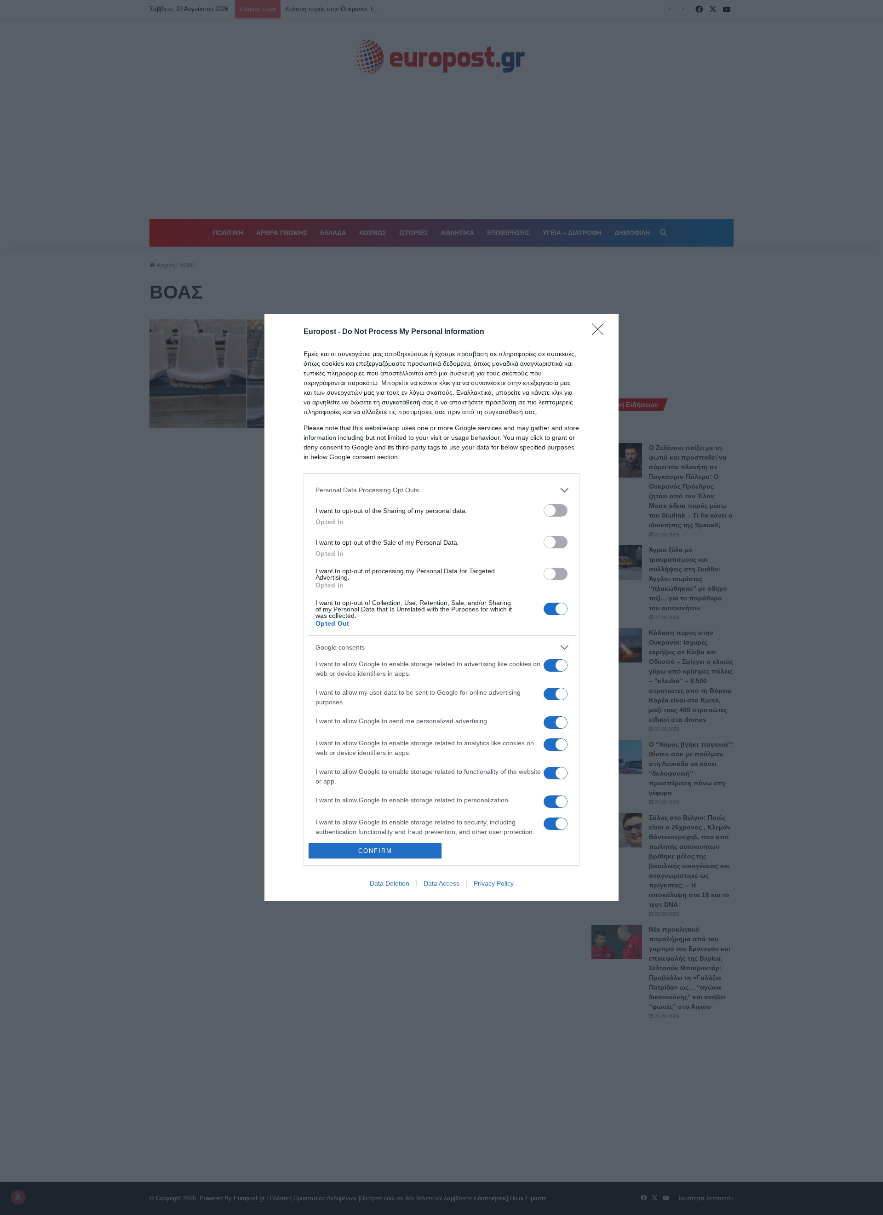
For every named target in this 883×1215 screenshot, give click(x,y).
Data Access (441, 883)
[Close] (600, 332)
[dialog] (441, 607)
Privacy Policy (494, 883)
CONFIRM (375, 850)
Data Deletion (389, 883)
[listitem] (441, 490)
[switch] (556, 510)
